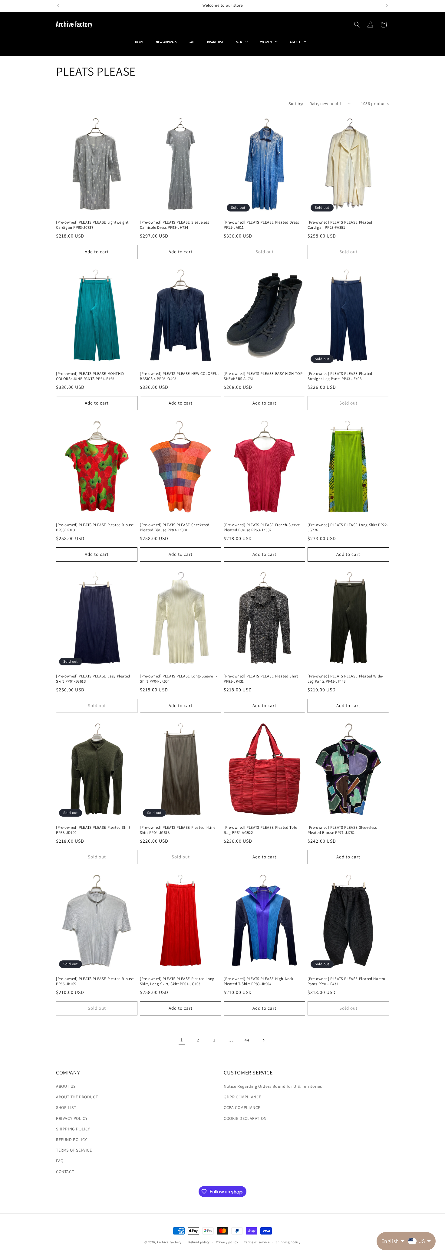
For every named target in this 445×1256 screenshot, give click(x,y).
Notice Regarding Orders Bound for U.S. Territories (273, 1086)
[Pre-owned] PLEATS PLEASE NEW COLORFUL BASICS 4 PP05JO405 (179, 376)
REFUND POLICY (71, 1139)
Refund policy (199, 1242)
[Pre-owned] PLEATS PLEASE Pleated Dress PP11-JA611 (261, 225)
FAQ (60, 1160)
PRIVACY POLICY (71, 1118)
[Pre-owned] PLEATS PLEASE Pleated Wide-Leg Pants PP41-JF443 (345, 679)
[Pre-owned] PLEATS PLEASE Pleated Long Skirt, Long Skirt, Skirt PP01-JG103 (177, 981)
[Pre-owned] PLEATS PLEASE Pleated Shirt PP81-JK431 (261, 679)
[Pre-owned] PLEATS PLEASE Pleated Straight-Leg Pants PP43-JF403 (340, 376)
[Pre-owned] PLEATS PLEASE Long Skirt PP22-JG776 (348, 528)
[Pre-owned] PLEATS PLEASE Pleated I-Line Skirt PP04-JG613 (178, 830)
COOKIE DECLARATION (245, 1118)
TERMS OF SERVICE (74, 1150)
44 (247, 1040)
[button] (357, 24)
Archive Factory (169, 1242)
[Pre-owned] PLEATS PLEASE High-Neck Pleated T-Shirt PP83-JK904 (258, 981)
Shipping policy (288, 1242)
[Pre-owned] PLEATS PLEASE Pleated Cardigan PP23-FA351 (340, 225)
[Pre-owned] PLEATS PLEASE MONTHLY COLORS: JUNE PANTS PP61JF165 (90, 376)
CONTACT (65, 1171)
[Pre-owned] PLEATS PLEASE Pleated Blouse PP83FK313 (95, 528)
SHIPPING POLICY (73, 1129)
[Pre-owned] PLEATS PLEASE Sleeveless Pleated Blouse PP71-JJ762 (342, 830)
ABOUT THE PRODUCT (77, 1097)
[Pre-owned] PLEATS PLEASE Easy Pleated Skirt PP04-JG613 (93, 679)
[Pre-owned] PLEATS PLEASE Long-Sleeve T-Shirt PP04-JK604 (178, 679)
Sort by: (295, 103)
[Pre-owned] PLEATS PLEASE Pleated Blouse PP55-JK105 (95, 981)
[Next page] (263, 1040)
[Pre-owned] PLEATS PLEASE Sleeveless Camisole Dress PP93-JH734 (174, 225)
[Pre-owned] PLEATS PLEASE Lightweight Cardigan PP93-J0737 (92, 225)
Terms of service (256, 1242)
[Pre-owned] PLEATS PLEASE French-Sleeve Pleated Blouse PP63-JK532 (262, 528)
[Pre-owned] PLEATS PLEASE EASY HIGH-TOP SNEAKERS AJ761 (263, 376)
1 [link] (181, 1040)
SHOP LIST (66, 1107)
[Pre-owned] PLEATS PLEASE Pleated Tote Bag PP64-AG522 (260, 830)
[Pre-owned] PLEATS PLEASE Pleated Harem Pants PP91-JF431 (346, 981)
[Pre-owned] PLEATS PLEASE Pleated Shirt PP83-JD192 (93, 830)
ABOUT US (66, 1086)
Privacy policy (227, 1242)
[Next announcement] (387, 5)
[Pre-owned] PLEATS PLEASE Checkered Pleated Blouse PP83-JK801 (174, 528)
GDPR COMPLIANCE (242, 1097)
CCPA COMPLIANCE (242, 1107)
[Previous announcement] (58, 5)
